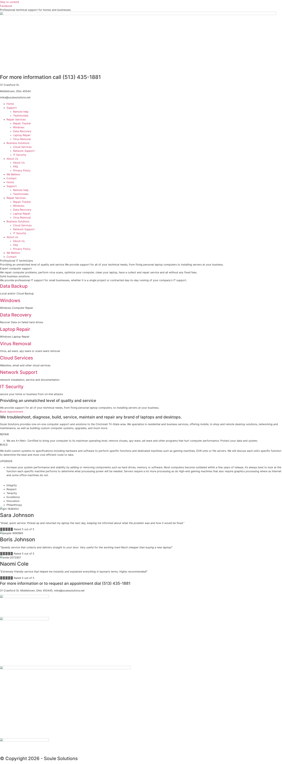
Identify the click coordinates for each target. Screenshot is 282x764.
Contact (11, 178)
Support (12, 107)
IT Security (19, 154)
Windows (18, 127)
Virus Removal (22, 139)
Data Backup (14, 286)
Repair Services (16, 119)
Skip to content (9, 2)
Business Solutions (18, 143)
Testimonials (20, 115)
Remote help (21, 111)
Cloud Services (22, 147)
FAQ (15, 166)
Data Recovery (22, 131)
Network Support (24, 150)
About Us (12, 158)
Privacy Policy (22, 170)
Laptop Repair (22, 135)
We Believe (13, 174)
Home (10, 103)
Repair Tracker (22, 123)
